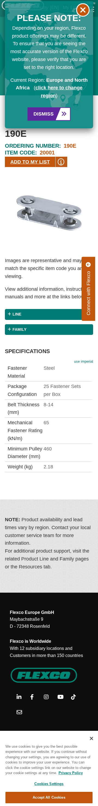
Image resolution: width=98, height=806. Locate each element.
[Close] (91, 738)
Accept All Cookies (49, 797)
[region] (49, 768)
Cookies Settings (48, 784)
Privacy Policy (71, 773)
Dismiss (43, 114)
